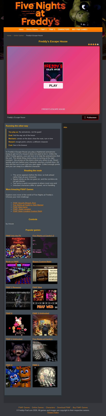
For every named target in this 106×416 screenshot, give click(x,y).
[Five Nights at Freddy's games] (53, 26)
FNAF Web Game (20, 207)
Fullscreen (91, 117)
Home (21, 29)
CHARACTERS (63, 29)
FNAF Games (24, 407)
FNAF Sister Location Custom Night (27, 211)
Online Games (32, 29)
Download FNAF (64, 407)
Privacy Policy (53, 412)
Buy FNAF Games (80, 407)
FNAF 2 (52, 29)
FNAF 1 (43, 29)
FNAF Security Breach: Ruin (24, 203)
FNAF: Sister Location (22, 209)
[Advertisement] (82, 147)
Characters (50, 407)
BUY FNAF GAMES (79, 29)
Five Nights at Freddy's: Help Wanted (28, 205)
